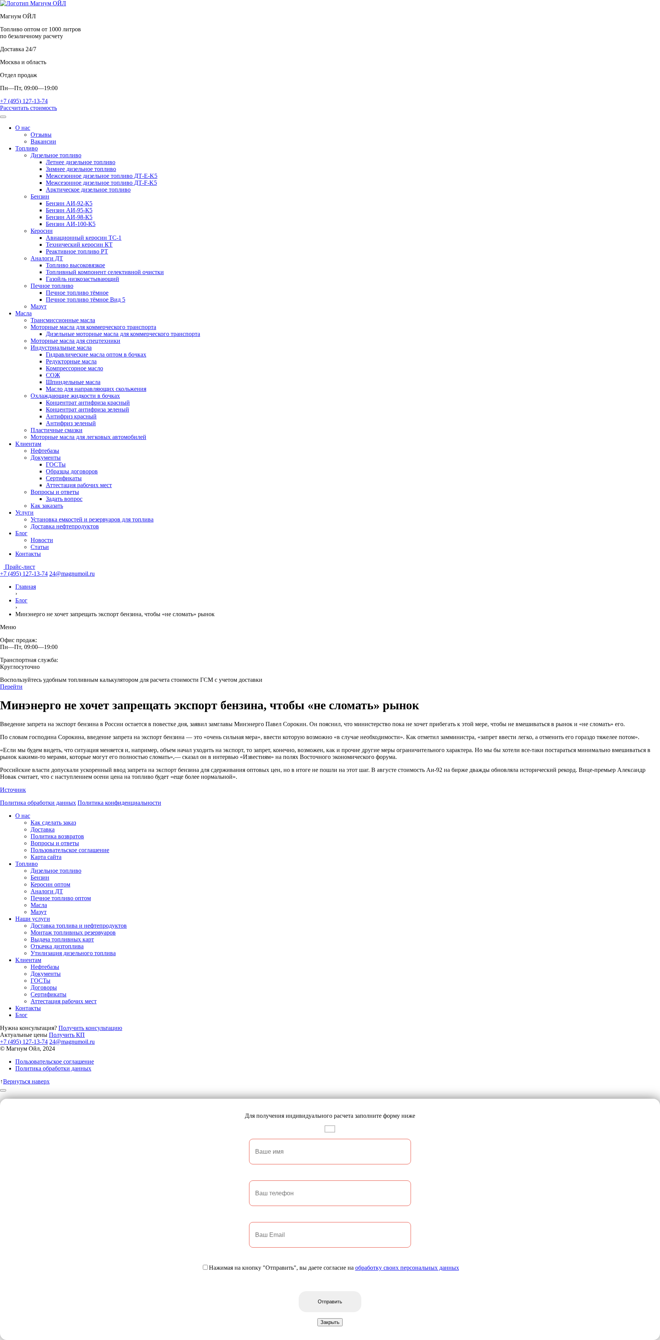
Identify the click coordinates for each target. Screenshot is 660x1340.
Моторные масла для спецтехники (75, 340)
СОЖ (53, 375)
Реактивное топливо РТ (77, 251)
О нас (22, 127)
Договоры (44, 987)
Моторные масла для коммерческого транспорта (93, 327)
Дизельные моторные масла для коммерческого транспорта (123, 334)
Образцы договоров (72, 471)
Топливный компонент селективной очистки (105, 272)
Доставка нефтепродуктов (65, 526)
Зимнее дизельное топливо (81, 169)
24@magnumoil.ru (72, 573)
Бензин (40, 196)
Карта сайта (46, 857)
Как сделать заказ (53, 822)
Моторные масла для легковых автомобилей (88, 437)
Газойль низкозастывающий (82, 279)
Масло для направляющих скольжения (96, 389)
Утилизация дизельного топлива (73, 953)
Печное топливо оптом (61, 898)
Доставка (43, 829)
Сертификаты (64, 478)
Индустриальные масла (61, 347)
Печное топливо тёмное (77, 292)
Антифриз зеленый (71, 423)
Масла (23, 313)
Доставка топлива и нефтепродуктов (79, 925)
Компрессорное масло (74, 368)
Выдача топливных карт (62, 939)
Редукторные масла (71, 361)
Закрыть (330, 1322)
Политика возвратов (57, 836)
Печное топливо (52, 286)
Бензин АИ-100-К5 (70, 224)
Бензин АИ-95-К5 (69, 210)
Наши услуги (32, 918)
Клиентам (28, 444)
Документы (46, 457)
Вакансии (43, 141)
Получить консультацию (90, 1028)
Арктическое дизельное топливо (88, 189)
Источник (13, 789)
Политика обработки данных (38, 802)
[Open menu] (3, 117)
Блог (21, 533)
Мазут (39, 306)
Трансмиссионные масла (63, 320)
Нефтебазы (45, 450)
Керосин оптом (50, 884)
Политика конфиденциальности (119, 802)
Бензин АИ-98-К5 (69, 217)
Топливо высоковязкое (75, 265)
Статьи (40, 547)
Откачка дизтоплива (57, 946)
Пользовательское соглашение (70, 850)
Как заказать (47, 505)
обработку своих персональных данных (407, 1267)
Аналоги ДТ (47, 258)
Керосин (42, 231)
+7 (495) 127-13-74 (24, 101)
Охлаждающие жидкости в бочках (75, 395)
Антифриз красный (71, 416)
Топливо (26, 148)
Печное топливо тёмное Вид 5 (85, 299)
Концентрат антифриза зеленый (87, 409)
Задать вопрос (64, 499)
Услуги (24, 512)
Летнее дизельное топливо (80, 162)
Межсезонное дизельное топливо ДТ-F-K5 (101, 182)
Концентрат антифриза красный (88, 402)
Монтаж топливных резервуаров (73, 932)
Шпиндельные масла (73, 382)
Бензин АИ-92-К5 (69, 203)
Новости (42, 540)
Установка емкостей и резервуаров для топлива (92, 519)
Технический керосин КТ (79, 244)
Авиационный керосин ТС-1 (83, 237)
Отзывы (41, 134)
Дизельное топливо (56, 155)
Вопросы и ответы (55, 492)
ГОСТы (56, 464)
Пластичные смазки (56, 430)
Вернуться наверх (26, 1081)
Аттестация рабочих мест (79, 485)
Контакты (28, 554)
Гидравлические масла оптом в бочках (96, 354)
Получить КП (67, 1035)
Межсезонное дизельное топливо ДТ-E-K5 (101, 176)
